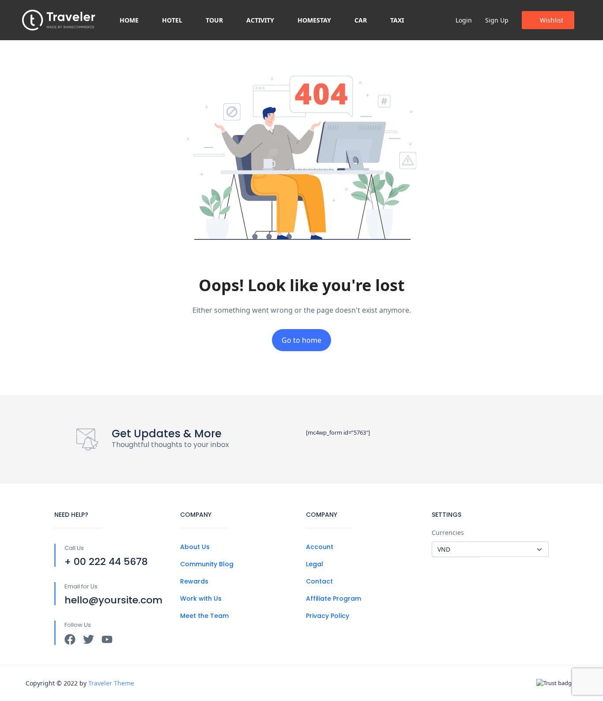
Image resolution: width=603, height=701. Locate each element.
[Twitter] (88, 639)
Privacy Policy (327, 615)
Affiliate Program (333, 598)
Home (129, 20)
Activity (260, 20)
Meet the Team (204, 615)
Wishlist (551, 20)
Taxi (397, 20)
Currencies (448, 532)
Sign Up (497, 20)
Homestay (314, 20)
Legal (314, 564)
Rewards (194, 581)
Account (319, 546)
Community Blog (207, 564)
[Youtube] (107, 639)
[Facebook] (69, 639)
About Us (195, 546)
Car (360, 20)
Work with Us (201, 598)
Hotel (172, 20)
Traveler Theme (111, 683)
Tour (214, 20)
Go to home (301, 340)
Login (464, 20)
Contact (319, 581)
